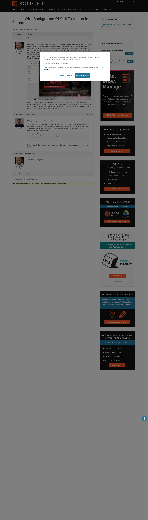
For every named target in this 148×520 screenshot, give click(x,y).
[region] (75, 66)
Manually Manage (66, 75)
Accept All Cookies (82, 75)
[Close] (107, 54)
